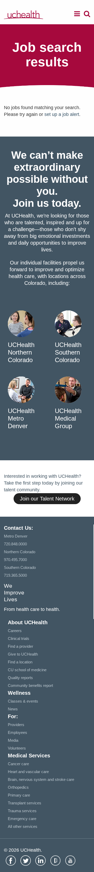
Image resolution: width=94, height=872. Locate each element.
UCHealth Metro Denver (21, 418)
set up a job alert (61, 114)
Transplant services (24, 803)
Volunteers (17, 748)
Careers (15, 630)
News (13, 709)
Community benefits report (30, 685)
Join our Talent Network (47, 499)
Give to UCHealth (23, 654)
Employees (17, 732)
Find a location (20, 662)
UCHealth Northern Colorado (21, 352)
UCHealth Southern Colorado (68, 352)
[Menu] (77, 14)
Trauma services (22, 811)
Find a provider (20, 646)
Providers (16, 724)
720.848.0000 (15, 544)
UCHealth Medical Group (68, 418)
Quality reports (20, 677)
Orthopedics (18, 787)
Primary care (19, 795)
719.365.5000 (15, 575)
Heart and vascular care (28, 771)
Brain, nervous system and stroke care (41, 779)
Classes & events (23, 701)
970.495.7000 (15, 559)
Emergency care (22, 818)
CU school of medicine (27, 670)
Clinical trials (18, 638)
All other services (22, 826)
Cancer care (18, 764)
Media (13, 740)
